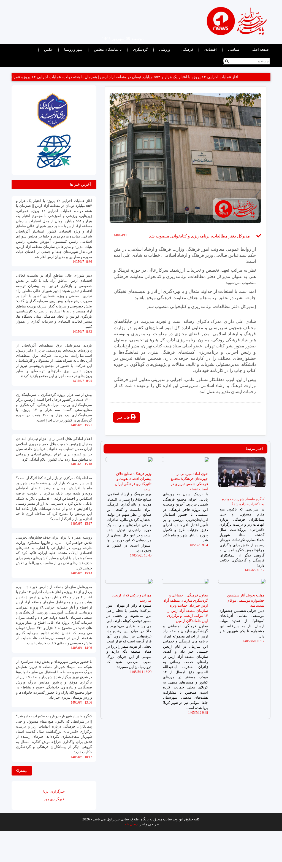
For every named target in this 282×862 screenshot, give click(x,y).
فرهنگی (187, 49)
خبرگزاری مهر (54, 799)
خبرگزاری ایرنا (54, 791)
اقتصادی (210, 49)
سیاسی (233, 49)
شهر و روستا (73, 49)
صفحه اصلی (260, 49)
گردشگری (140, 49)
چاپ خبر (124, 417)
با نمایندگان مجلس (108, 49)
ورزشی (164, 49)
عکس (48, 49)
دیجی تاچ (131, 824)
